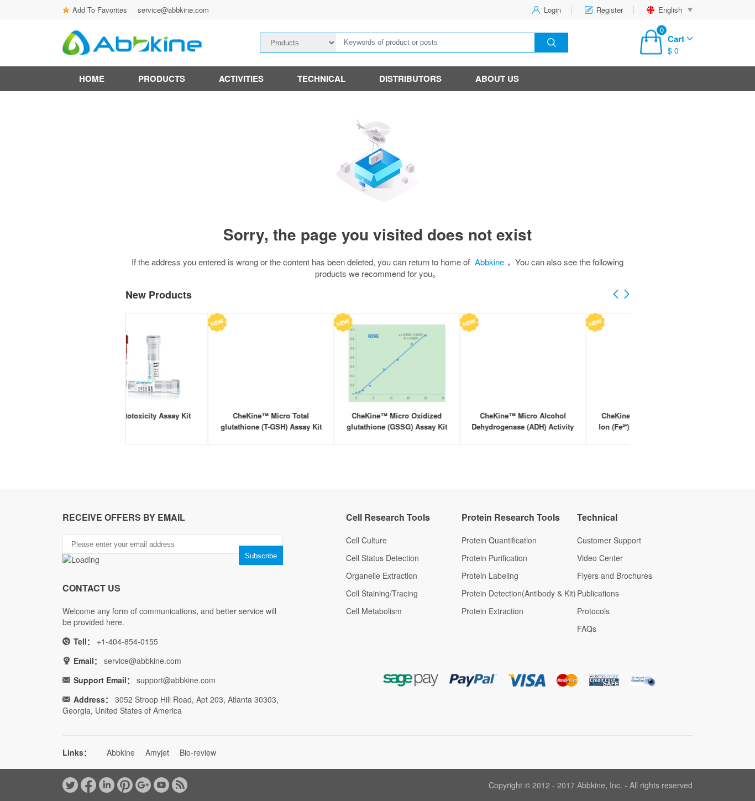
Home (91, 78)
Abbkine (489, 262)
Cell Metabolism (374, 610)
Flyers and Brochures (614, 575)
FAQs (586, 628)
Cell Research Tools (388, 517)
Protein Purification (494, 557)
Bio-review (198, 752)
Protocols (593, 610)
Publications (598, 593)
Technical (321, 78)
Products (161, 78)
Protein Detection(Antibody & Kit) (519, 593)
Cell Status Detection (382, 557)
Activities (241, 78)
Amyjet (157, 752)
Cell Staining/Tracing (382, 593)
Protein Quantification (499, 540)
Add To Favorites (99, 9)
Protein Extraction (492, 610)
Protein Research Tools (511, 517)
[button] (627, 294)
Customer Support (609, 540)
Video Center (600, 557)
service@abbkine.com (173, 9)
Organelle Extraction (381, 575)
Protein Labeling (490, 575)
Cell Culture (366, 540)
